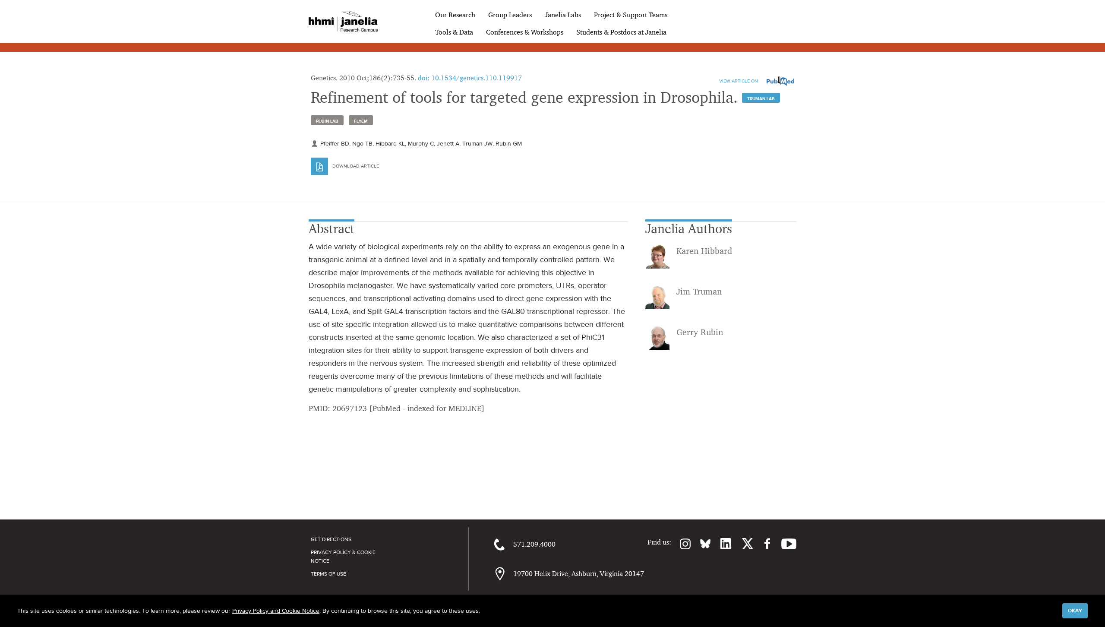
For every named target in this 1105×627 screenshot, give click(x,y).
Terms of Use (328, 574)
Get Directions (331, 539)
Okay (1075, 611)
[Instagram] (681, 544)
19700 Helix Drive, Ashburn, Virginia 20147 (578, 574)
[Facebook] (763, 544)
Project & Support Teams (630, 15)
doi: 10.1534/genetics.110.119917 (470, 78)
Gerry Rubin (699, 332)
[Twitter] (742, 544)
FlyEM (361, 121)
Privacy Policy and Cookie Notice (275, 610)
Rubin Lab (327, 121)
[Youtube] (784, 544)
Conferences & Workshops (524, 32)
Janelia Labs (563, 15)
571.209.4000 (534, 544)
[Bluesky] (701, 544)
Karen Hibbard (704, 251)
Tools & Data (454, 32)
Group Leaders (510, 15)
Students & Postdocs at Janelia (621, 32)
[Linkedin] (721, 544)
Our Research (455, 15)
